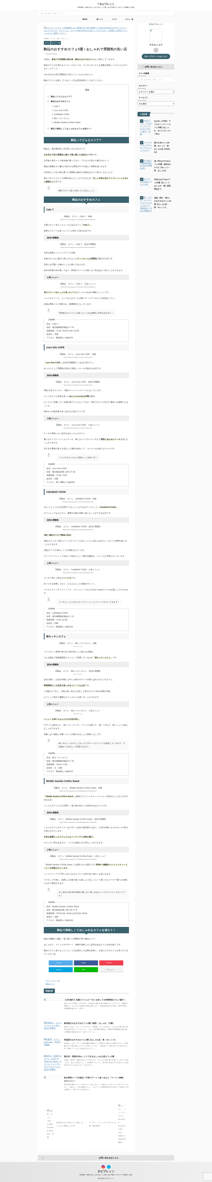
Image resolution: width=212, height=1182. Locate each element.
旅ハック (99, 19)
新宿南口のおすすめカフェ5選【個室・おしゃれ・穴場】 (89, 1023)
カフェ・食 (129, 19)
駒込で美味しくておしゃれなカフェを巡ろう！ (71, 128)
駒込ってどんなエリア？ (62, 96)
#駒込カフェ (50, 984)
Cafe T (57, 106)
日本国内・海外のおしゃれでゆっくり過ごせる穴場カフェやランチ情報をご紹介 (106, 1175)
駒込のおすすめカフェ (61, 101)
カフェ (48, 981)
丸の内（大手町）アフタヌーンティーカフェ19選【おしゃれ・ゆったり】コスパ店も (162, 127)
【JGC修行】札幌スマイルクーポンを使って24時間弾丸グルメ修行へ (95, 1000)
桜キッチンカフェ (62, 118)
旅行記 (84, 19)
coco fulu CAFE (61, 110)
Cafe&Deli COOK (61, 114)
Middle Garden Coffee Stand (67, 122)
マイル (114, 19)
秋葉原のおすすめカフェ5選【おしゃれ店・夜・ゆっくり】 (90, 1039)
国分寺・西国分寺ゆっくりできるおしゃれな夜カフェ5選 (89, 1056)
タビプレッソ (106, 1171)
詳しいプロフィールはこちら (156, 56)
